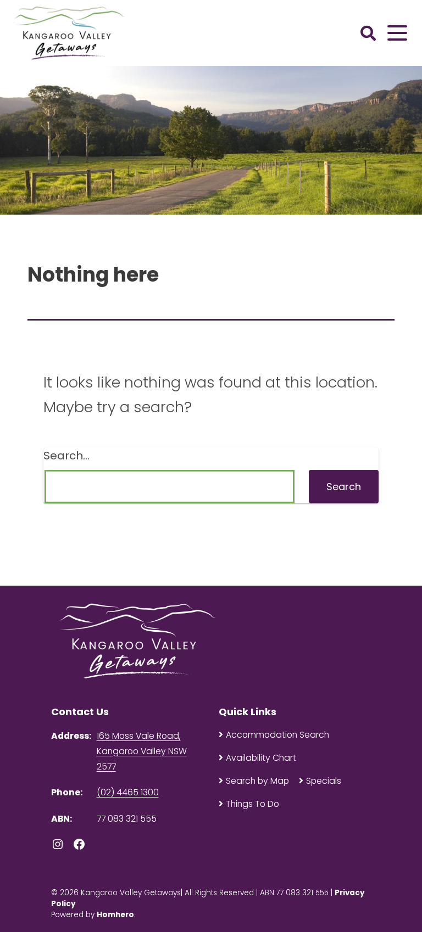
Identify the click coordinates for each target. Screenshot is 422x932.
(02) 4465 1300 (128, 792)
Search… (66, 455)
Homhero (115, 914)
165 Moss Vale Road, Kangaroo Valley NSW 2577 (142, 750)
